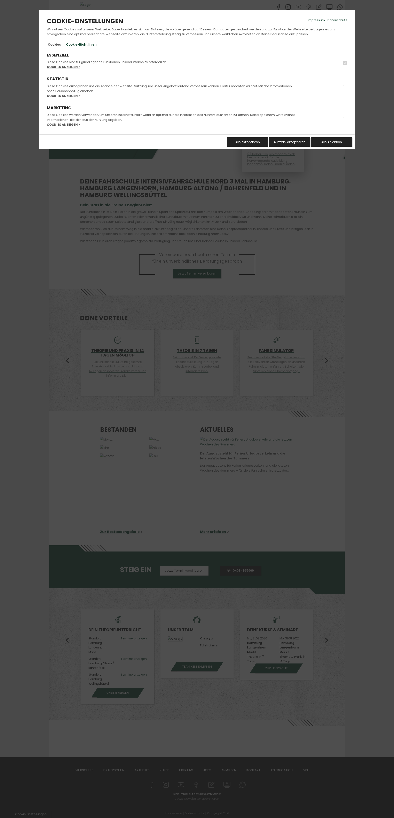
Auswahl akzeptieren (289, 142)
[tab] (54, 44)
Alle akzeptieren (247, 142)
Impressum (316, 20)
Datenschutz (337, 20)
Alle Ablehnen (331, 142)
